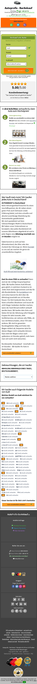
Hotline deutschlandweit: (18, 20)
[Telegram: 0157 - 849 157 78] (18, 25)
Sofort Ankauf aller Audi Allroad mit (20, 639)
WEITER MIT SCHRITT (18, 70)
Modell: (8, 52)
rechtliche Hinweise (17, 653)
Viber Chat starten (20, 530)
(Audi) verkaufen (12, 403)
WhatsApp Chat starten (19, 525)
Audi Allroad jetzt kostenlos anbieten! (18, 271)
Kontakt (31, 247)
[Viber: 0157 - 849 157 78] (25, 25)
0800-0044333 (24, 551)
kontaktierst (24, 292)
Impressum (27, 653)
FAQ (32, 653)
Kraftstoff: (9, 60)
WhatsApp (12, 126)
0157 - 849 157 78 (23, 11)
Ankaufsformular (19, 558)
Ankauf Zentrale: (15, 551)
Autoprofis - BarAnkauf (18, 8)
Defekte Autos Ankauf (16, 634)
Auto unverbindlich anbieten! (12, 353)
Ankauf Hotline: (14, 553)
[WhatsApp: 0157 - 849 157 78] (17, 11)
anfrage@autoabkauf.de (27, 12)
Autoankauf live (15, 632)
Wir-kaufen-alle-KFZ (23, 641)
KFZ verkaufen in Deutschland (14, 630)
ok (24, 682)
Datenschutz (7, 653)
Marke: (8, 44)
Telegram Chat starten (19, 528)
